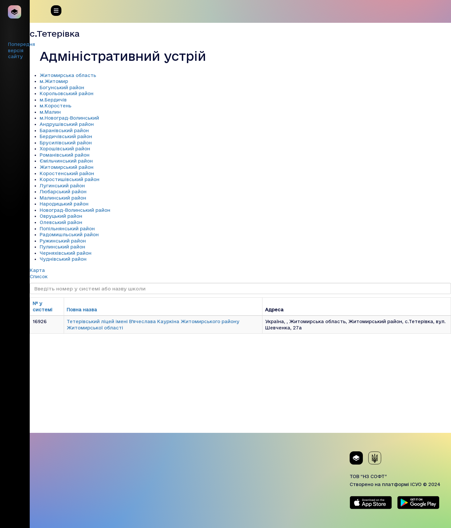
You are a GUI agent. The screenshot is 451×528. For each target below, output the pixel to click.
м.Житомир (54, 81)
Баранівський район (64, 130)
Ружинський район (63, 241)
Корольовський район (66, 93)
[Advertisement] (240, 386)
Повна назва (82, 309)
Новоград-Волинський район (75, 210)
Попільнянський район (67, 228)
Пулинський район (62, 246)
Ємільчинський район (66, 161)
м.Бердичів (53, 99)
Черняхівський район (65, 253)
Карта (37, 270)
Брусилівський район (66, 142)
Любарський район (63, 191)
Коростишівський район (69, 179)
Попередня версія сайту (21, 50)
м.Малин (50, 112)
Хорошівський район (65, 148)
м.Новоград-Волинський (69, 118)
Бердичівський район (66, 136)
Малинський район (63, 198)
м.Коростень (55, 105)
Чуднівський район (63, 259)
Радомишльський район (69, 234)
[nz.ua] (15, 12)
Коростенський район (67, 173)
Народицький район (64, 204)
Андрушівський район (67, 124)
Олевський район (61, 222)
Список (39, 276)
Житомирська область (68, 75)
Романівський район (64, 155)
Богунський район (62, 87)
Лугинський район (62, 185)
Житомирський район (66, 167)
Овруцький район (61, 216)
